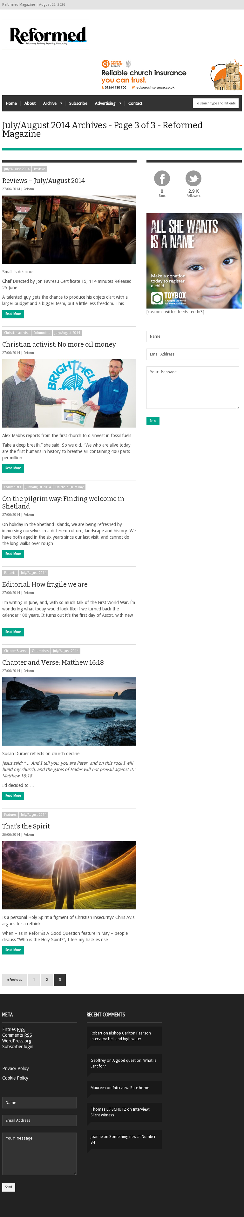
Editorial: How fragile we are (45, 584)
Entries (13, 1029)
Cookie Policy (15, 1078)
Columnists (41, 333)
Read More (13, 314)
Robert (96, 1033)
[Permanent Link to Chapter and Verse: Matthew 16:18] (69, 711)
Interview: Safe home (130, 1088)
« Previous (14, 979)
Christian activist (16, 333)
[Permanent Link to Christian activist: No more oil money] (69, 393)
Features (10, 814)
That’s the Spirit (26, 826)
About (30, 103)
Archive (48, 105)
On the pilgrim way (69, 487)
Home (11, 103)
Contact (135, 103)
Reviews (39, 169)
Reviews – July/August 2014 (43, 180)
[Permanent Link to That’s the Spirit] (69, 875)
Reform (29, 189)
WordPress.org (16, 1040)
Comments (17, 1035)
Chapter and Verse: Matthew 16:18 (53, 662)
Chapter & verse (15, 651)
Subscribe (78, 103)
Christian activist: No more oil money (59, 344)
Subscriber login (17, 1046)
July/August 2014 (17, 169)
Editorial (10, 573)
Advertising (103, 105)
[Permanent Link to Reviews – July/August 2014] (69, 230)
